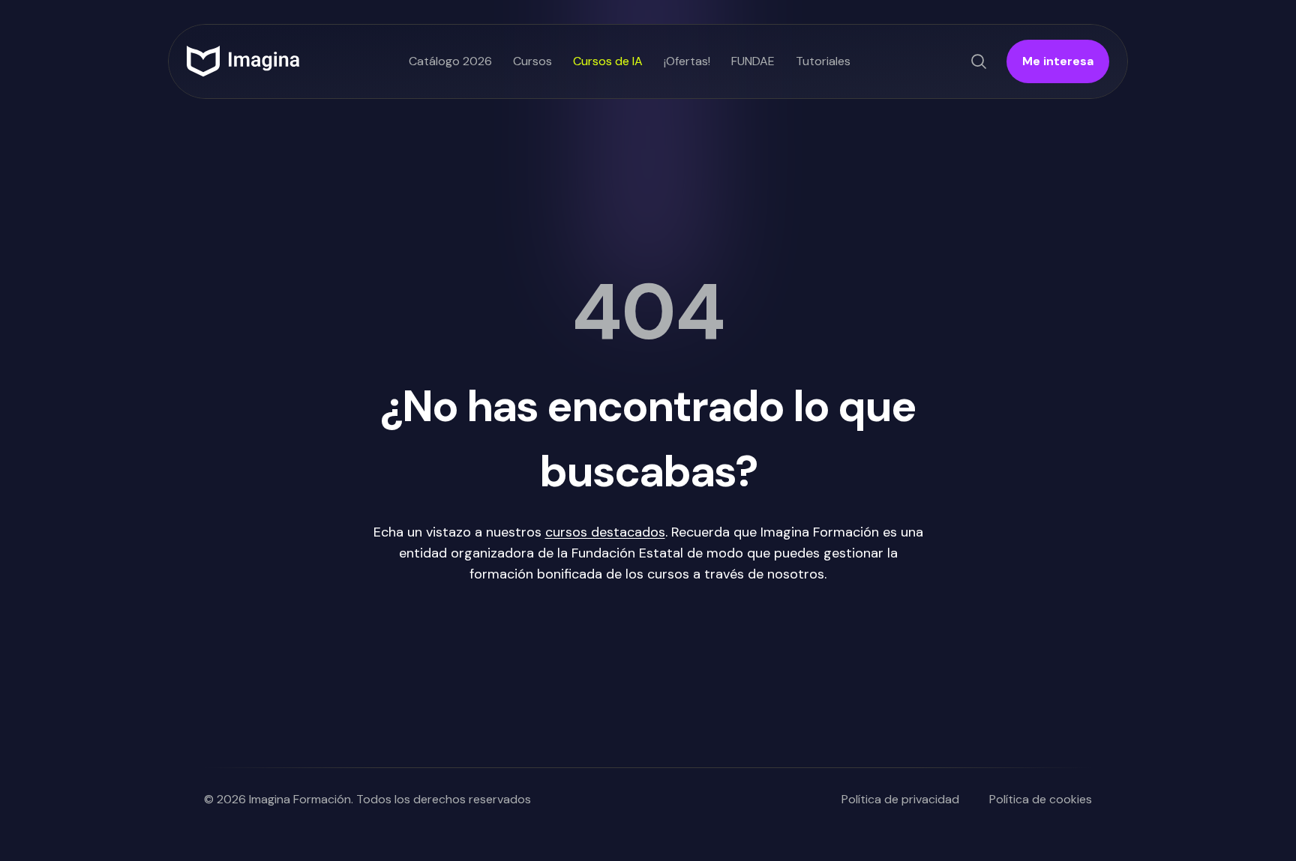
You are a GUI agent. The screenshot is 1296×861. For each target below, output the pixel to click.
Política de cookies (1040, 799)
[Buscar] (978, 61)
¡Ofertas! (687, 61)
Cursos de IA (608, 61)
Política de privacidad (900, 799)
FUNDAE (753, 61)
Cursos (532, 61)
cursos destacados (605, 532)
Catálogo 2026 (450, 61)
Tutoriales (823, 61)
